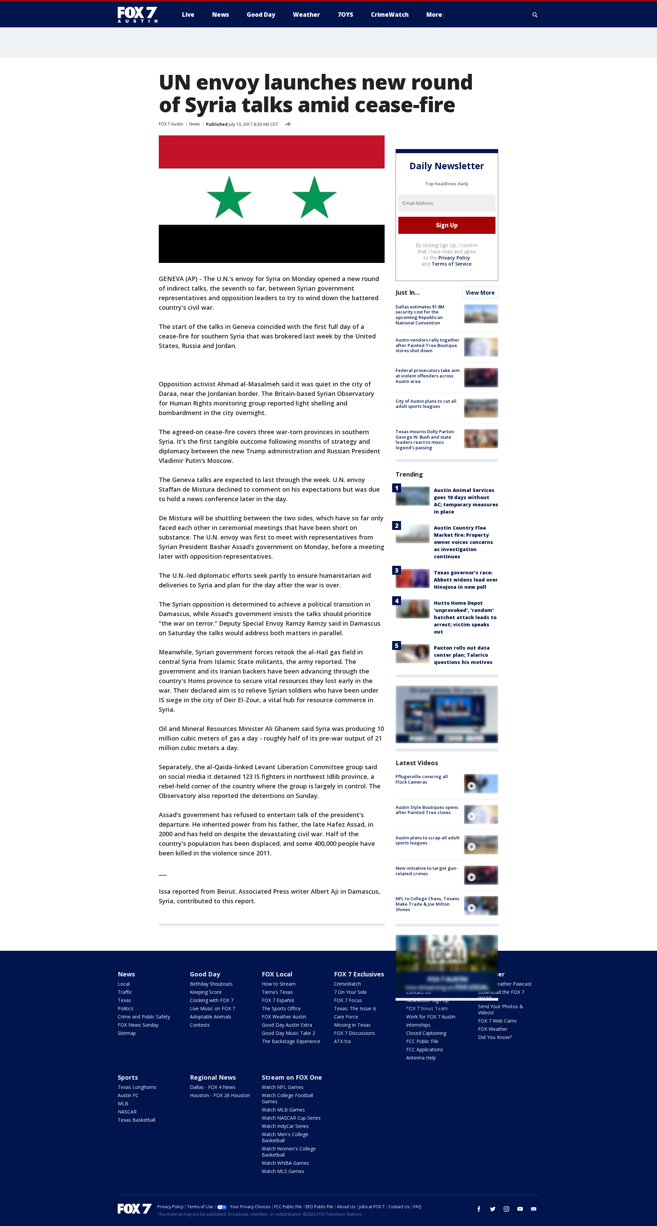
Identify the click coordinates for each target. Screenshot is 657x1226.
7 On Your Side (350, 992)
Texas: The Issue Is (355, 1008)
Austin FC (128, 1095)
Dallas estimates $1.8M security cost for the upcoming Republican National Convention (420, 315)
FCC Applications (424, 1049)
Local (124, 984)
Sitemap (127, 1033)
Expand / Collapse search (535, 15)
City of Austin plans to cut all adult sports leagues (426, 404)
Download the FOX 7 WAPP (501, 995)
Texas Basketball (136, 1120)
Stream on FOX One (292, 1077)
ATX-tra (342, 1041)
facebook (479, 1208)
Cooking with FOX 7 (211, 1000)
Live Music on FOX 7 (212, 1008)
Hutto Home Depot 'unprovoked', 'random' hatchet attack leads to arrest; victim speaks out (465, 617)
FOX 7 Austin (171, 124)
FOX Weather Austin (284, 1016)
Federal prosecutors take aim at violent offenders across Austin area (428, 375)
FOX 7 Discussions (354, 1033)
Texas (124, 1000)
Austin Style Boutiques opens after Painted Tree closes (427, 810)
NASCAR (127, 1111)
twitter (492, 1208)
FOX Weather (492, 1029)
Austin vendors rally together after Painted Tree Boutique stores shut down (428, 345)
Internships (418, 1025)
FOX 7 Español (278, 1000)
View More (480, 292)
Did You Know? (495, 1037)
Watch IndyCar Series (285, 1126)
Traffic (125, 992)
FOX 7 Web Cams (497, 1020)
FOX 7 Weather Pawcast (505, 984)
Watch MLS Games (283, 1171)
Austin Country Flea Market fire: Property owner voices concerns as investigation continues (463, 542)
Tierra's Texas (277, 992)
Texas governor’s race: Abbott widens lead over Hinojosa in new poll (466, 579)
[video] (481, 783)
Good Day (205, 974)
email (533, 1208)
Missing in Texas (352, 1025)
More (434, 14)
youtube (520, 1208)
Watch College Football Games (287, 1098)
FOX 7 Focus (348, 1000)
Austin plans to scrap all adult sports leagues (428, 840)
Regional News (213, 1077)
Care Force (346, 1016)
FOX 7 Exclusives (359, 974)
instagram (506, 1208)
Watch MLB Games (283, 1109)
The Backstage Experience (291, 1041)
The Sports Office (281, 1008)
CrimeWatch (347, 984)
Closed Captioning (426, 1033)
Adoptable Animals (210, 1016)
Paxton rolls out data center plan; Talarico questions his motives (463, 654)
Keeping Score (206, 992)
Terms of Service (451, 264)
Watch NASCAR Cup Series (291, 1118)
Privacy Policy (454, 257)
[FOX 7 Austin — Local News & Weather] (140, 14)
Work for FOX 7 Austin (430, 1016)
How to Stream (279, 984)
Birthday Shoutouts (211, 984)
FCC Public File (422, 1041)
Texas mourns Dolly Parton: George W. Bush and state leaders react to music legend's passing (425, 439)
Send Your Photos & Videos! (500, 1009)
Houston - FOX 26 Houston (220, 1095)
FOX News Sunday (138, 1025)
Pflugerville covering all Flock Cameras (422, 779)
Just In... (408, 292)
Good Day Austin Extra (287, 1025)
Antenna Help (421, 1057)
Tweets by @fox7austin (425, 1009)
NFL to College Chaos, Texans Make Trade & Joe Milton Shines (427, 903)
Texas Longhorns (137, 1087)
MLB (123, 1103)
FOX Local (277, 974)
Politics (125, 1008)
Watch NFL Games (283, 1087)
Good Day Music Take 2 (288, 1033)
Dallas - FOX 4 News (212, 1087)
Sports (128, 1077)
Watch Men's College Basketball (285, 1137)
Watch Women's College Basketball (289, 1151)
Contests (200, 1025)
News (194, 124)
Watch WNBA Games (285, 1163)
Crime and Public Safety (144, 1016)
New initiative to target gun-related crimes (427, 871)
